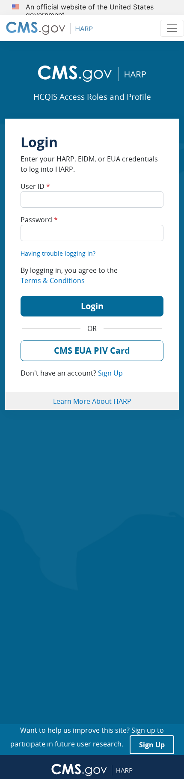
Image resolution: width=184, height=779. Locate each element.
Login (92, 306)
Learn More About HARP (92, 401)
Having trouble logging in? (58, 253)
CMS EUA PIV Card (92, 350)
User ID (35, 186)
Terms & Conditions (53, 280)
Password (39, 219)
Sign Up (110, 373)
